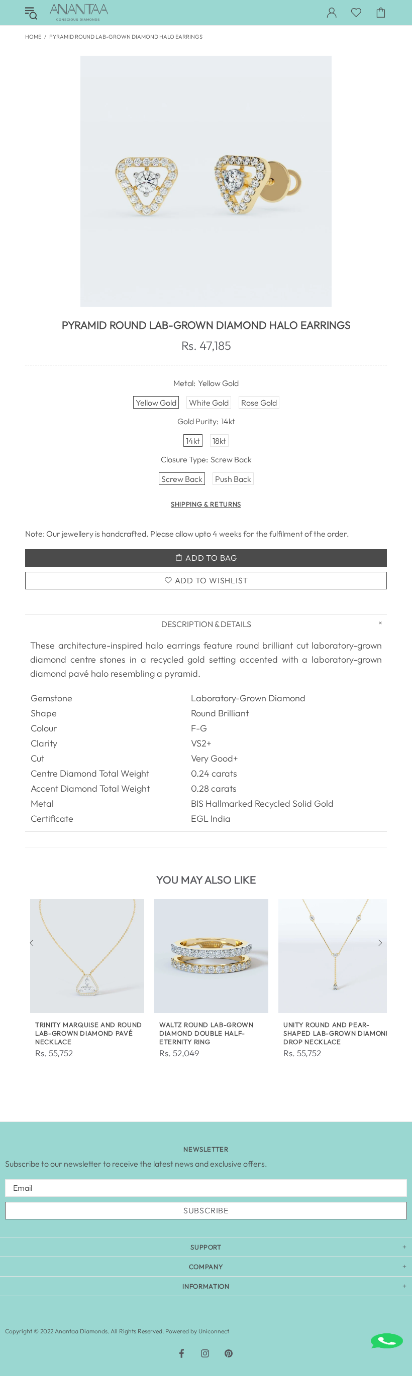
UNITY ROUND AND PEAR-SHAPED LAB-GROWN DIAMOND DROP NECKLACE (337, 1033)
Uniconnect (213, 1331)
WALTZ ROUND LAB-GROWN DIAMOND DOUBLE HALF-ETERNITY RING (206, 1033)
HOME (33, 36)
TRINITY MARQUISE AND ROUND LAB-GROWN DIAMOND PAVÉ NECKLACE (88, 1033)
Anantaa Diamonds (79, 13)
